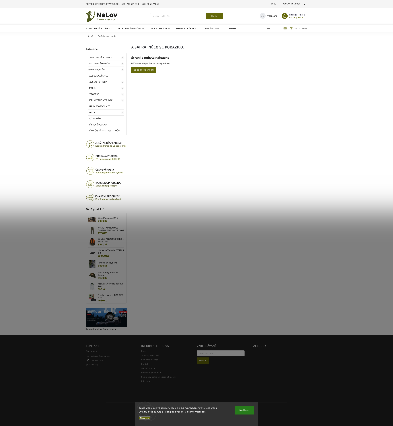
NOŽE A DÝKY (94, 118)
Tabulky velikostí (291, 3)
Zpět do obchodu (144, 69)
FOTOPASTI (93, 94)
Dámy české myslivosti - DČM (104, 130)
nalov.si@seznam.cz (101, 356)
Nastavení (144, 418)
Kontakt (145, 364)
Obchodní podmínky (151, 372)
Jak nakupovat (148, 368)
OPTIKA (92, 88)
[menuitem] (100, 28)
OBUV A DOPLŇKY (96, 69)
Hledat (214, 16)
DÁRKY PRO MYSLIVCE (99, 106)
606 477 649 (92, 364)
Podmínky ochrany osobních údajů (158, 377)
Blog (273, 3)
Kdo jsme (145, 381)
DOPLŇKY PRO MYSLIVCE (100, 100)
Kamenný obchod (149, 359)
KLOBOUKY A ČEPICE (98, 75)
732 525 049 (97, 360)
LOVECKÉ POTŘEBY (97, 82)
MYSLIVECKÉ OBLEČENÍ (99, 63)
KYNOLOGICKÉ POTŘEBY (100, 57)
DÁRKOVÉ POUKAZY (98, 124)
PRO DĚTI (92, 112)
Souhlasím (244, 410)
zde (204, 411)
